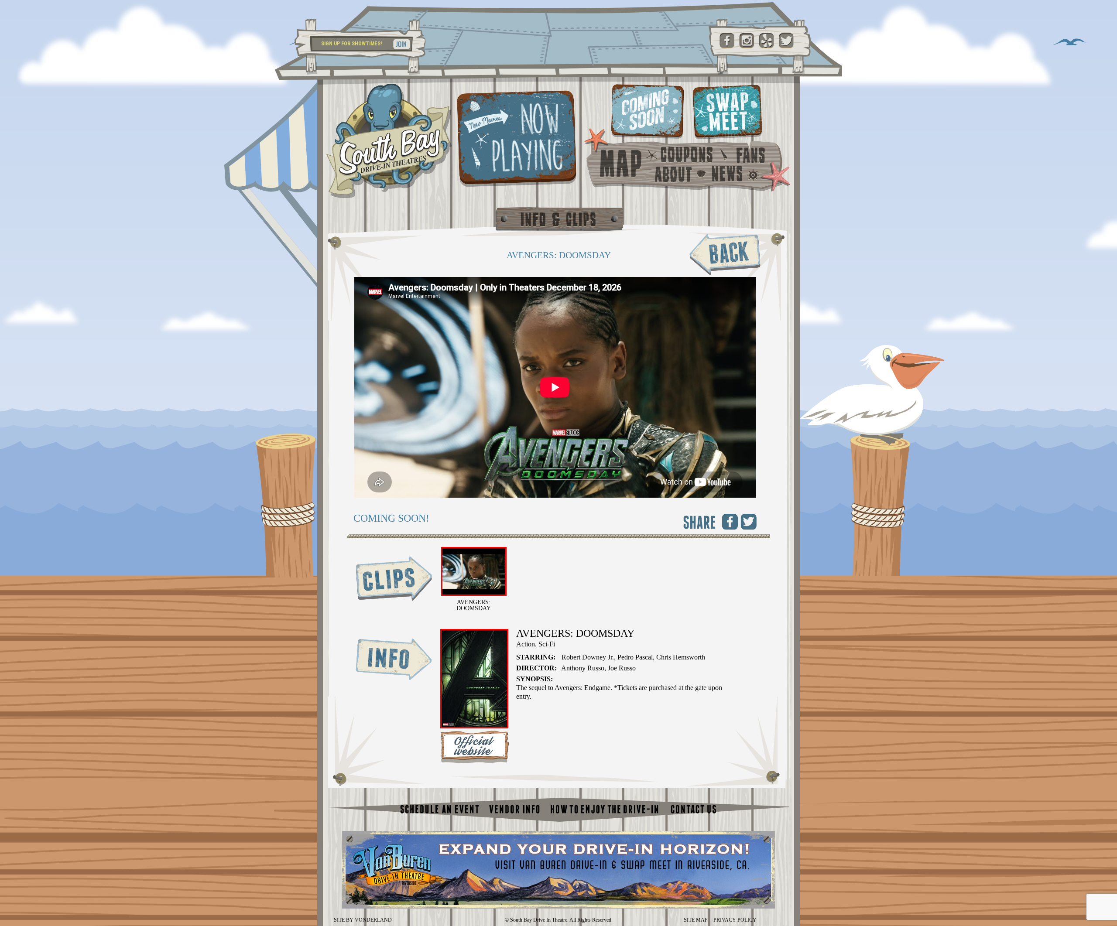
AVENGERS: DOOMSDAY (473, 605)
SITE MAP (696, 920)
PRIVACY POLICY (735, 920)
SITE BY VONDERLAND (363, 920)
